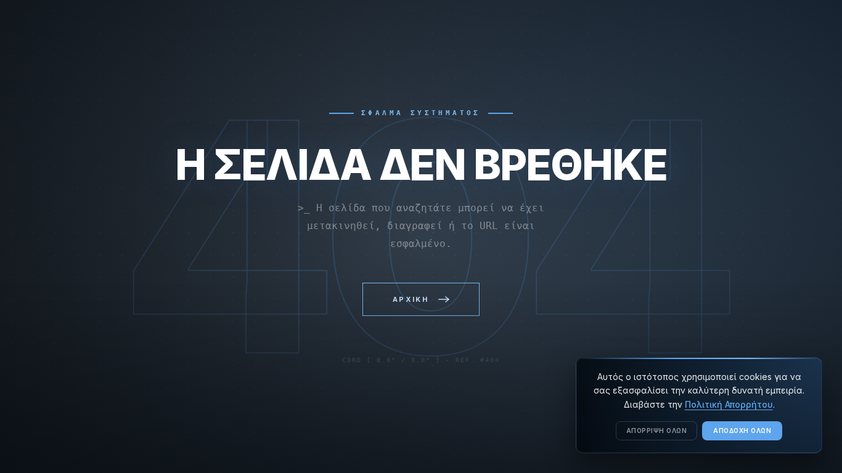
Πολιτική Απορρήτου (729, 404)
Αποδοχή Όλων (742, 430)
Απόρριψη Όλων (656, 430)
